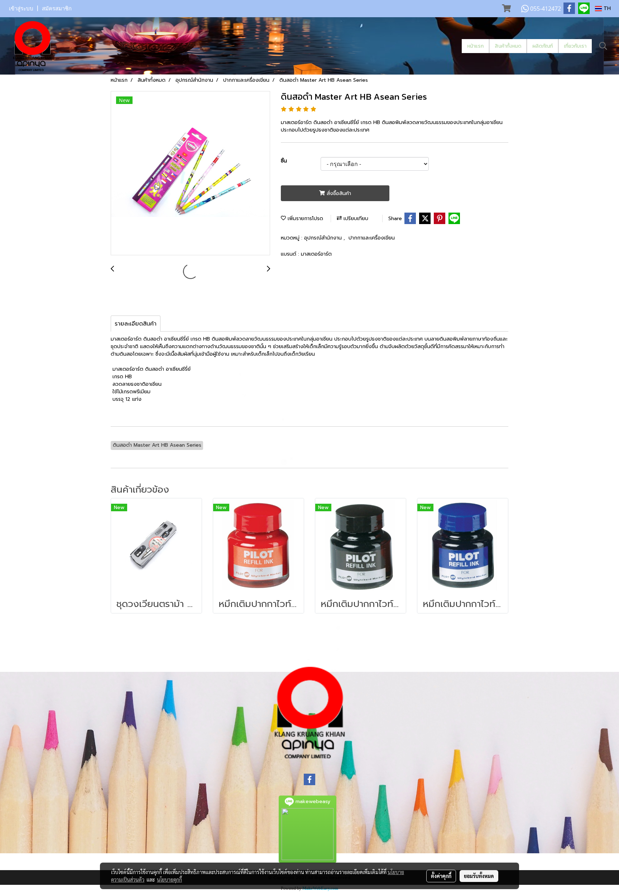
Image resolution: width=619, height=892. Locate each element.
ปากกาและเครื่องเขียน (372, 238)
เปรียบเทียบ (355, 218)
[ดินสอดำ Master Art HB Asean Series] (190, 173)
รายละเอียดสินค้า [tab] (136, 323)
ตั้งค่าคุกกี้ (441, 876)
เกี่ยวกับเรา (575, 46)
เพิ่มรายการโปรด (304, 218)
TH (606, 8)
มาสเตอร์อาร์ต (316, 254)
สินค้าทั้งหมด (508, 46)
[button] (603, 46)
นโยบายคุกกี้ (169, 879)
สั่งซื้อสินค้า (338, 193)
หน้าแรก (475, 46)
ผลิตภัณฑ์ (542, 46)
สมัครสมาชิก (57, 8)
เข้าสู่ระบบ (21, 8)
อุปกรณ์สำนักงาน (324, 238)
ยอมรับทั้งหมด (479, 876)
